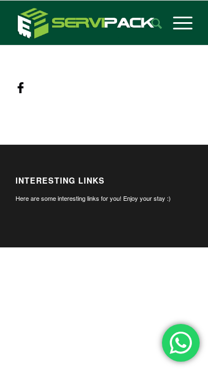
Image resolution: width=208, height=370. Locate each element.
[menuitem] (151, 23)
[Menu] (177, 23)
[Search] (151, 23)
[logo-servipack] (86, 23)
